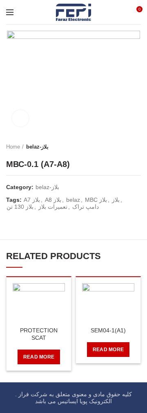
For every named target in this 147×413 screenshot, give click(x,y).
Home (13, 147)
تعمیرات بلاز (52, 206)
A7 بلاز (32, 199)
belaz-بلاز (37, 147)
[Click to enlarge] (20, 118)
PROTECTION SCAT (39, 334)
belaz (73, 199)
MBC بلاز (96, 199)
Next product (137, 147)
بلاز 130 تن (20, 206)
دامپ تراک (85, 206)
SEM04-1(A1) (108, 330)
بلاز (116, 199)
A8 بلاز (53, 199)
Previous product (120, 147)
